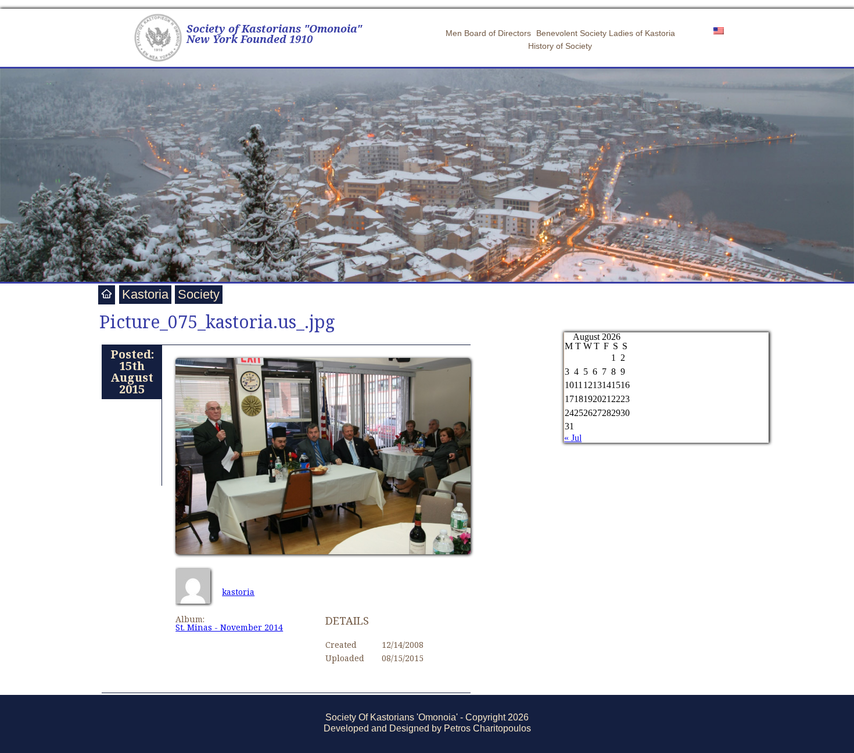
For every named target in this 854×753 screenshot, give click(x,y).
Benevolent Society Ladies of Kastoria (605, 33)
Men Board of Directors (488, 33)
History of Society (560, 46)
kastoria (238, 591)
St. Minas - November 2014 (229, 627)
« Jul (573, 438)
